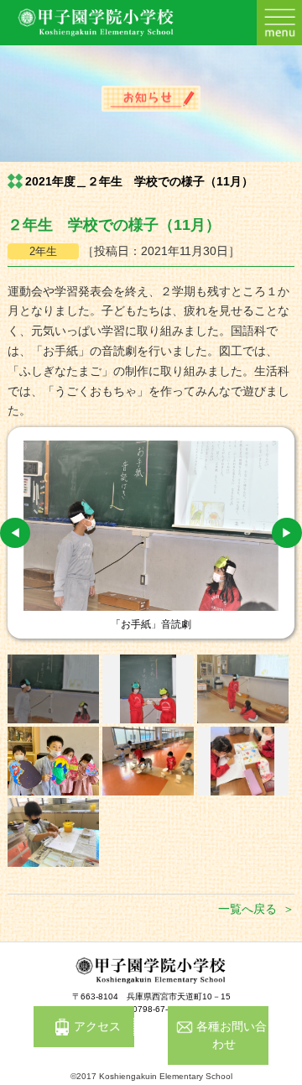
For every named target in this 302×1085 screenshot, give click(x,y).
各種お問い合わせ (231, 1035)
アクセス (97, 1026)
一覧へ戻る (247, 908)
